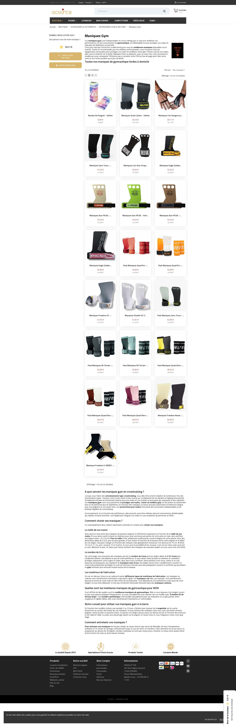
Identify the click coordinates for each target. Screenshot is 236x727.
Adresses (100, 676)
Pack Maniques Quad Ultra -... (171, 365)
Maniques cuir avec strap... (135, 165)
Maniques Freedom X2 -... (100, 315)
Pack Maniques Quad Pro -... (135, 265)
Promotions (55, 671)
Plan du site (54, 682)
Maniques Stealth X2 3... (135, 315)
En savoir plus (211, 719)
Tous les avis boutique (65, 56)
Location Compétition (59, 665)
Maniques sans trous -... (100, 165)
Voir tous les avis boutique (231, 710)
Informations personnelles (101, 667)
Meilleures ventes (57, 679)
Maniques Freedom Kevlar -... (170, 415)
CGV (74, 668)
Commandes (101, 671)
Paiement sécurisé (80, 673)
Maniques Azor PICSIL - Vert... (135, 215)
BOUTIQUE (77, 671)
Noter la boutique (65, 65)
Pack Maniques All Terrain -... (100, 365)
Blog (52, 685)
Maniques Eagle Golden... (170, 165)
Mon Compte (103, 661)
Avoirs (99, 673)
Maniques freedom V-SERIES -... (100, 465)
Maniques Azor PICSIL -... (100, 215)
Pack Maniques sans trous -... (170, 315)
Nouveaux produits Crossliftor (57, 675)
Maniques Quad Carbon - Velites (135, 115)
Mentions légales (80, 665)
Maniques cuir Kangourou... (171, 115)
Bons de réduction (103, 679)
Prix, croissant (179, 70)
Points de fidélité (57, 668)
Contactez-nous (80, 676)
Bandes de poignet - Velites (100, 115)
